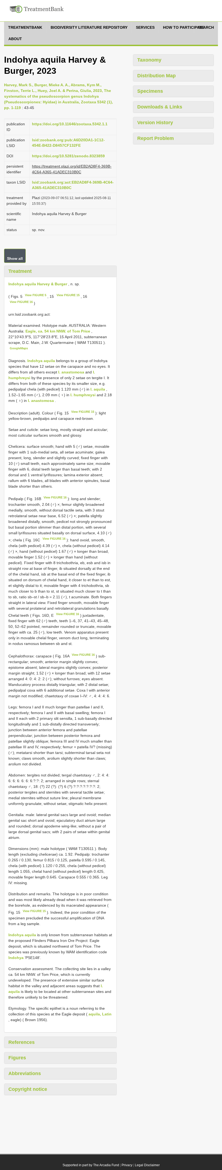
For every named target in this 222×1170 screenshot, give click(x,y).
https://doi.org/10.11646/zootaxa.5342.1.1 (69, 124)
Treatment (20, 271)
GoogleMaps (19, 348)
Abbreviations (24, 1073)
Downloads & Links (159, 107)
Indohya (16, 957)
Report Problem (155, 138)
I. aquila (97, 389)
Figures (17, 1057)
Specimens (150, 91)
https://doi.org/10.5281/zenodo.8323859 (68, 156)
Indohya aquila (41, 361)
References (21, 1042)
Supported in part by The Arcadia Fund (91, 1165)
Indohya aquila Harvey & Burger (37, 284)
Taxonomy (149, 60)
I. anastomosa (71, 372)
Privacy (127, 1165)
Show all (15, 258)
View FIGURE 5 (35, 295)
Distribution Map (156, 75)
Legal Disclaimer (147, 1165)
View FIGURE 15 (68, 295)
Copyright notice (27, 1089)
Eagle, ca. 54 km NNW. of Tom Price (58, 331)
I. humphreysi (83, 395)
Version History (155, 122)
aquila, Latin (100, 1014)
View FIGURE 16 (21, 301)
